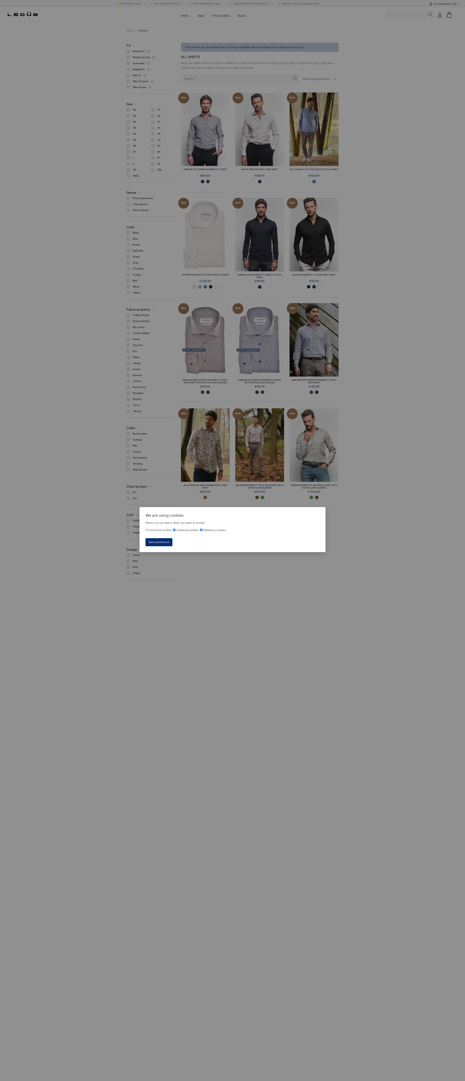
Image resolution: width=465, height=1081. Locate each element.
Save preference (158, 542)
